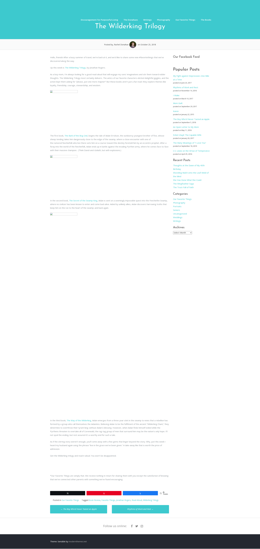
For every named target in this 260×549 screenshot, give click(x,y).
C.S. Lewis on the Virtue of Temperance (191, 150)
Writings (147, 19)
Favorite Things (108, 500)
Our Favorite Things (185, 19)
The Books (206, 19)
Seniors (176, 210)
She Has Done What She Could (187, 180)
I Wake (176, 95)
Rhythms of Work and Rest (140, 509)
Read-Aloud (137, 500)
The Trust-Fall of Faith (183, 187)
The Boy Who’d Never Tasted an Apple (79, 509)
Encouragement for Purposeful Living (99, 19)
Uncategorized (180, 213)
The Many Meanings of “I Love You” (189, 142)
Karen (176, 111)
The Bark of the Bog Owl (75, 135)
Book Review (94, 500)
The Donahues (130, 19)
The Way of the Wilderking (79, 420)
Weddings (177, 217)
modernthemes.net (78, 541)
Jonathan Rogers (123, 500)
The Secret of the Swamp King (83, 200)
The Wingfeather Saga (183, 183)
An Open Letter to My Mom (186, 127)
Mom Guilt (178, 103)
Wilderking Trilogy (150, 500)
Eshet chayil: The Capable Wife (187, 135)
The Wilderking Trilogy (75, 67)
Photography (163, 19)
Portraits (177, 206)
